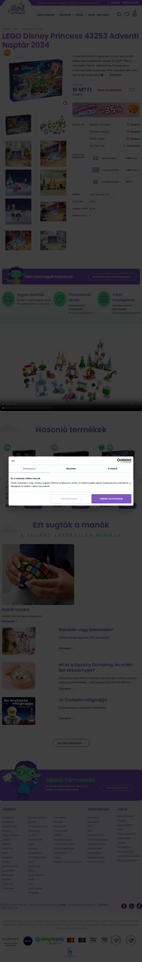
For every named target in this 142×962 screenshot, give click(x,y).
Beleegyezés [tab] (29, 468)
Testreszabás (69, 498)
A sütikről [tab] (112, 468)
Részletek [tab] (71, 468)
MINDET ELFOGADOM (111, 498)
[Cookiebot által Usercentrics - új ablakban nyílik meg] (119, 461)
